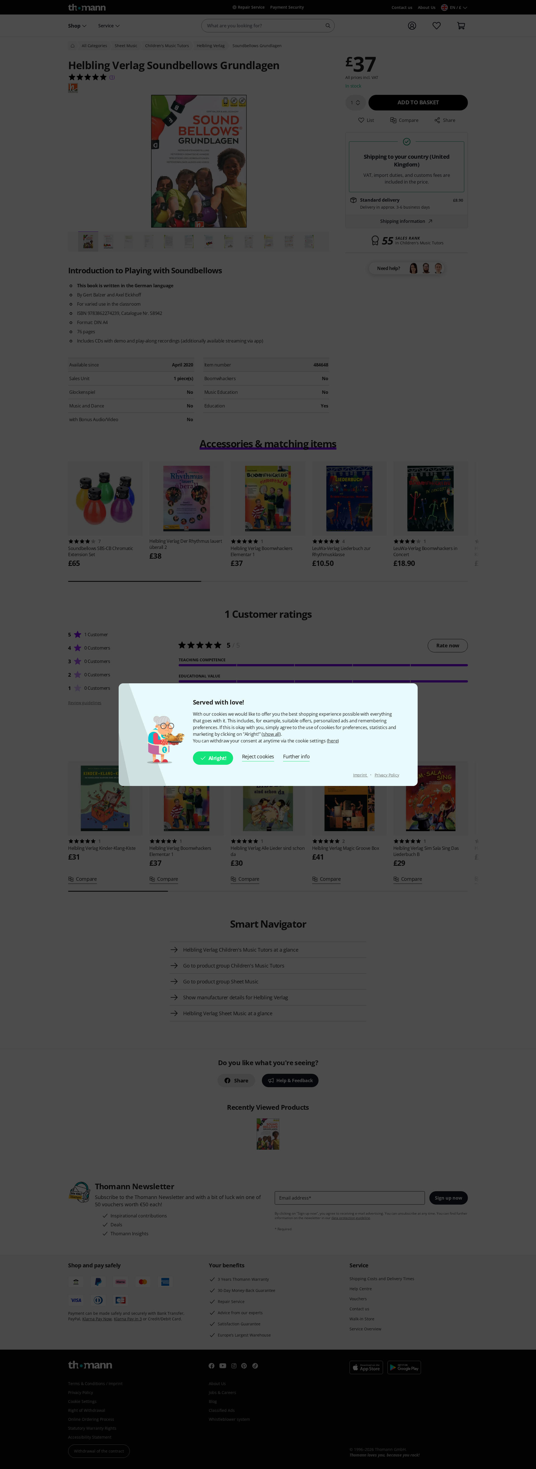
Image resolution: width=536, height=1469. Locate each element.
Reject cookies (258, 756)
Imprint (360, 775)
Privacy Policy (387, 775)
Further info (296, 756)
